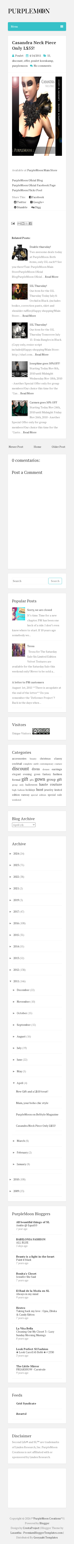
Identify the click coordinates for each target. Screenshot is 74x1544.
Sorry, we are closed (39, 610)
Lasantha (15, 1532)
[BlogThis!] (23, 223)
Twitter (21, 202)
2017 (16, 911)
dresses (45, 769)
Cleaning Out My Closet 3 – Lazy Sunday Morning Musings (35, 1333)
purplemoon (20, 66)
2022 (16, 876)
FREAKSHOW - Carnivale (31, 1369)
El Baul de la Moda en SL (32, 1291)
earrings (57, 769)
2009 (16, 1191)
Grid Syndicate (26, 1403)
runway (25, 795)
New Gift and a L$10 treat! (32, 1091)
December (23, 990)
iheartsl (21, 1414)
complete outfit (30, 763)
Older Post (58, 447)
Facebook (37, 197)
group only (18, 784)
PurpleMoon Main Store (42, 170)
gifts (32, 779)
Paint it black (23, 1260)
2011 (16, 981)
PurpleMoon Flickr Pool (27, 190)
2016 (16, 923)
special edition (38, 794)
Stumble (21, 207)
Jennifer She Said (26, 1277)
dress (36, 769)
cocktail (17, 763)
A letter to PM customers (28, 682)
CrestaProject (31, 1528)
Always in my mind (27, 1294)
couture (58, 763)
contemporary (46, 763)
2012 (16, 970)
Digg (38, 207)
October (22, 1013)
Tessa (30, 646)
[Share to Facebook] (30, 223)
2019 (16, 900)
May (20, 1071)
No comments (42, 66)
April (20, 1083)
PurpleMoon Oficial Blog (27, 180)
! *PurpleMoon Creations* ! (47, 1518)
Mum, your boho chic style (32, 1103)
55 (48, 55)
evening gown (31, 774)
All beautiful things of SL (33, 1222)
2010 (16, 1179)
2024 (16, 853)
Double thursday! (40, 247)
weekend (16, 799)
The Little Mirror (27, 1366)
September (24, 1025)
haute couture (50, 784)
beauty (33, 758)
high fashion (18, 789)
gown (40, 779)
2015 (16, 935)
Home (37, 447)
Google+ (38, 202)
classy (58, 758)
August (21, 1036)
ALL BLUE (22, 1242)
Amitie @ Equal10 (26, 1225)
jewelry (48, 790)
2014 (16, 946)
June (20, 1059)
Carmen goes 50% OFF (43, 402)
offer (27, 61)
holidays (30, 790)
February (22, 1152)
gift (25, 779)
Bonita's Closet (26, 1273)
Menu (14, 26)
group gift (54, 779)
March (21, 1141)
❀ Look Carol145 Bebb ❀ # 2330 (35, 1352)
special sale (55, 795)
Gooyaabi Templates (46, 1537)
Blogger (44, 1523)
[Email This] (19, 223)
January (22, 1164)
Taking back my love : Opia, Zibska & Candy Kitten (36, 1312)
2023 (16, 865)
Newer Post (16, 447)
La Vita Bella (24, 1328)
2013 (16, 958)
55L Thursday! (38, 286)
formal (16, 780)
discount (17, 61)
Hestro (20, 1308)
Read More (51, 277)
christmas (45, 758)
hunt (39, 789)
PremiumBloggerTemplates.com (43, 1532)
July (19, 1048)
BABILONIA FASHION (30, 1239)
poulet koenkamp (42, 61)
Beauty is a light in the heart (35, 1256)
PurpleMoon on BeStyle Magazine (37, 1114)
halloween (31, 784)
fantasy (46, 774)
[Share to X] (27, 223)
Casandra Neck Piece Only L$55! (34, 45)
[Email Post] (12, 223)
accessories (19, 758)
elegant (16, 774)
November (23, 1001)
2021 (16, 888)
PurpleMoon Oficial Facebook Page (34, 185)
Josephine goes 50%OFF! (45, 363)
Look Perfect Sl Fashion (32, 1349)
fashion (57, 774)
